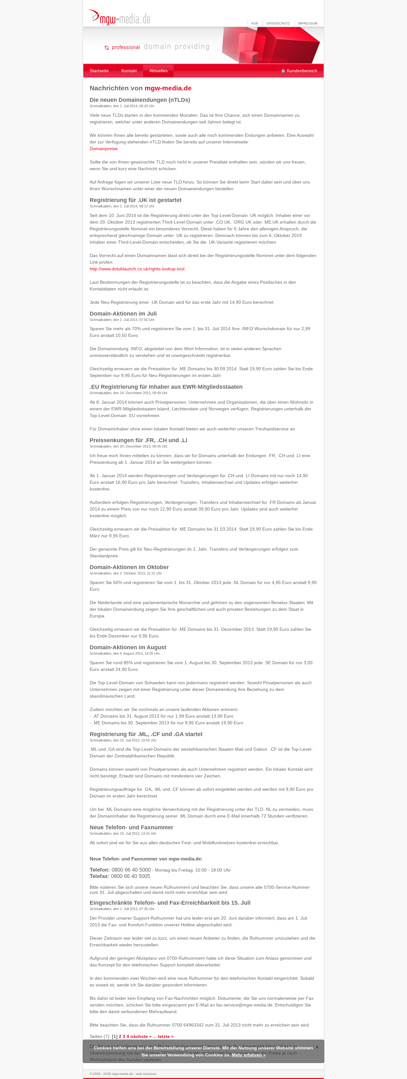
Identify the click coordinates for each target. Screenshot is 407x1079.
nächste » (141, 1036)
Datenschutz (278, 23)
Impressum (307, 23)
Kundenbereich (302, 70)
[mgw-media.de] (118, 17)
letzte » (166, 1036)
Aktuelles (158, 70)
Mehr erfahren (247, 1054)
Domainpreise (104, 148)
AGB (254, 23)
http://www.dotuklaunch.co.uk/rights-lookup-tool (137, 268)
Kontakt (129, 70)
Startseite (99, 70)
